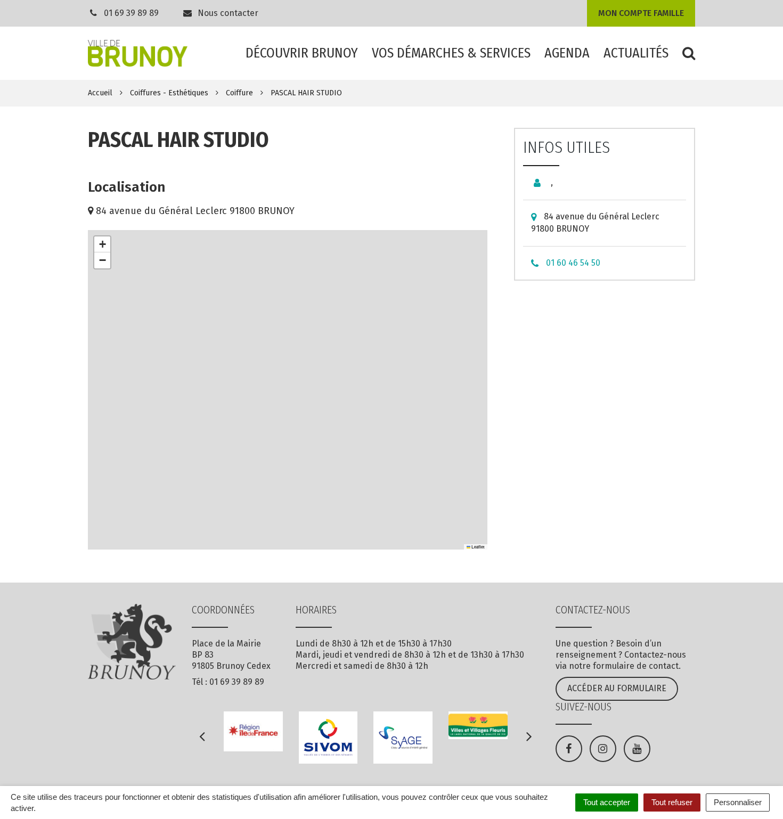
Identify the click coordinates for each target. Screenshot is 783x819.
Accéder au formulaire (616, 688)
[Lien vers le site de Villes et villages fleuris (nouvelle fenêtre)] (478, 725)
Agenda (567, 53)
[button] (102, 244)
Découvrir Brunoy (302, 53)
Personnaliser (738, 802)
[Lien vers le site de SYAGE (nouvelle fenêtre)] (403, 737)
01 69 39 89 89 (131, 13)
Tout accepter (606, 802)
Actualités (635, 53)
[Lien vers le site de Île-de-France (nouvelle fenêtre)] (253, 731)
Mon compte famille (641, 13)
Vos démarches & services (451, 53)
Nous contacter (226, 13)
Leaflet (477, 547)
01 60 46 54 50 (573, 263)
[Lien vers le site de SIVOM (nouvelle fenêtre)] (328, 737)
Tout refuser (671, 802)
